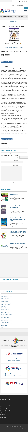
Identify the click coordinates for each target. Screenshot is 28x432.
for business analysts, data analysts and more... (14, 375)
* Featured (3, 295)
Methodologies (4, 301)
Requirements (4, 306)
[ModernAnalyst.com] (14, 368)
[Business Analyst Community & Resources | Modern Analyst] (8, 10)
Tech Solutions (14, 389)
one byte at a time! (14, 390)
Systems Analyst (3, 412)
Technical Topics (4, 307)
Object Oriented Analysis (18, 47)
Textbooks (3, 311)
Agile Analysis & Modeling (6, 320)
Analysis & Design (8, 47)
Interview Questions (21, 5)
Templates (13, 5)
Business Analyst (3, 403)
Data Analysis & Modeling (6, 296)
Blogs (18, 3)
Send (14, 182)
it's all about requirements (14, 360)
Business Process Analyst (5, 405)
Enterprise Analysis (5, 298)
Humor (22, 3)
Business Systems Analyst (5, 410)
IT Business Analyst (4, 406)
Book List (12, 21)
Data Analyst (2, 414)
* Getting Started (5, 312)
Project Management (5, 304)
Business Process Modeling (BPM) (8, 324)
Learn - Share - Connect (14, 359)
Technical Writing (5, 309)
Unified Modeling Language (7, 314)
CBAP (2, 327)
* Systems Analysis (5, 319)
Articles (13, 3)
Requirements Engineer (5, 408)
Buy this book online (6, 61)
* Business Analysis (5, 317)
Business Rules (4, 325)
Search (16, 21)
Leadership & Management (7, 299)
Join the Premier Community (14, 374)
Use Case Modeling (5, 316)
